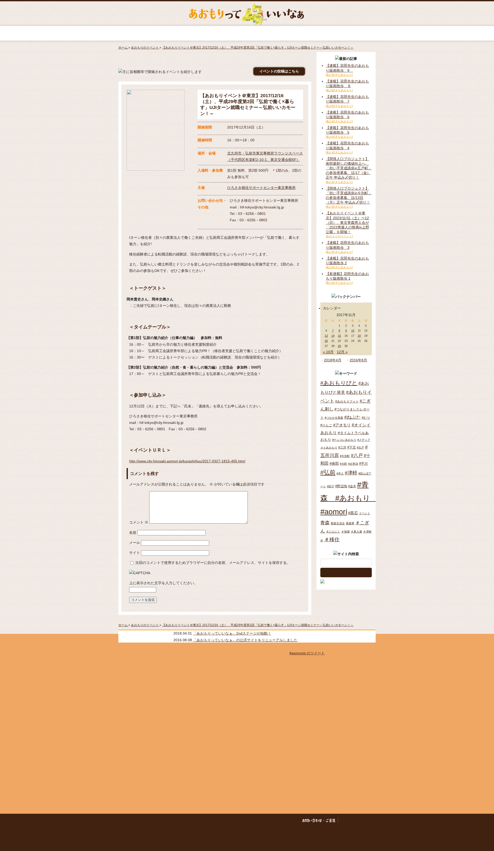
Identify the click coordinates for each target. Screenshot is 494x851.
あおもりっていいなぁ (246, 14)
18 (359, 335)
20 (326, 340)
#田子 (330, 486)
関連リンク (349, 820)
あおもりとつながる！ (181, 33)
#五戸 (360, 447)
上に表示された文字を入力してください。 (163, 583)
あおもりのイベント (247, 33)
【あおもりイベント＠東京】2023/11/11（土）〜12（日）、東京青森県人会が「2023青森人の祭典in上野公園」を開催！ (347, 222)
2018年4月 (332, 360)
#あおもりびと (338, 383)
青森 (325, 522)
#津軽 (351, 472)
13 (326, 335)
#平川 (363, 463)
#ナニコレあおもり (344, 439)
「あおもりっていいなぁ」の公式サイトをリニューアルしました (245, 640)
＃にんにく (333, 531)
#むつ (366, 417)
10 (352, 330)
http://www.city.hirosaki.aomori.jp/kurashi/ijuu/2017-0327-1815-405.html (187, 461)
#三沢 (342, 447)
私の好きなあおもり (312, 33)
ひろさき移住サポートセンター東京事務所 (261, 188)
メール (134, 543)
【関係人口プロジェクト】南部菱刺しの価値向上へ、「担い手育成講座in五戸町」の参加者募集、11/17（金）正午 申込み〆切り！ (349, 168)
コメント (138, 522)
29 (339, 345)
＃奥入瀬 (356, 531)
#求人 (340, 473)
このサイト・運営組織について (161, 820)
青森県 (350, 523)
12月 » (342, 352)
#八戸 (357, 455)
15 (339, 335)
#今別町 (345, 455)
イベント (364, 513)
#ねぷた (352, 417)
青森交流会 (338, 523)
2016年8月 (358, 360)
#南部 (334, 463)
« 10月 (328, 352)
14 (332, 335)
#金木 (352, 486)
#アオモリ (342, 425)
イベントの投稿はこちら (279, 71)
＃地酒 (345, 531)
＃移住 (332, 539)
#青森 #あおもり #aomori (349, 498)
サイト (134, 553)
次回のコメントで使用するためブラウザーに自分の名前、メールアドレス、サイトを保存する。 (212, 563)
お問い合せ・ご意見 (318, 820)
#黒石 (353, 513)
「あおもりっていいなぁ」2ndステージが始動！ (232, 633)
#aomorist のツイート (307, 653)
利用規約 (223, 820)
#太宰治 (353, 463)
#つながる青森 (334, 417)
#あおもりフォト (347, 401)
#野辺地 (341, 486)
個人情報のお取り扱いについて (266, 820)
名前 (132, 532)
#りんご (326, 425)
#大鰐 (343, 463)
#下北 (351, 447)
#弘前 (328, 472)
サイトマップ (199, 820)
